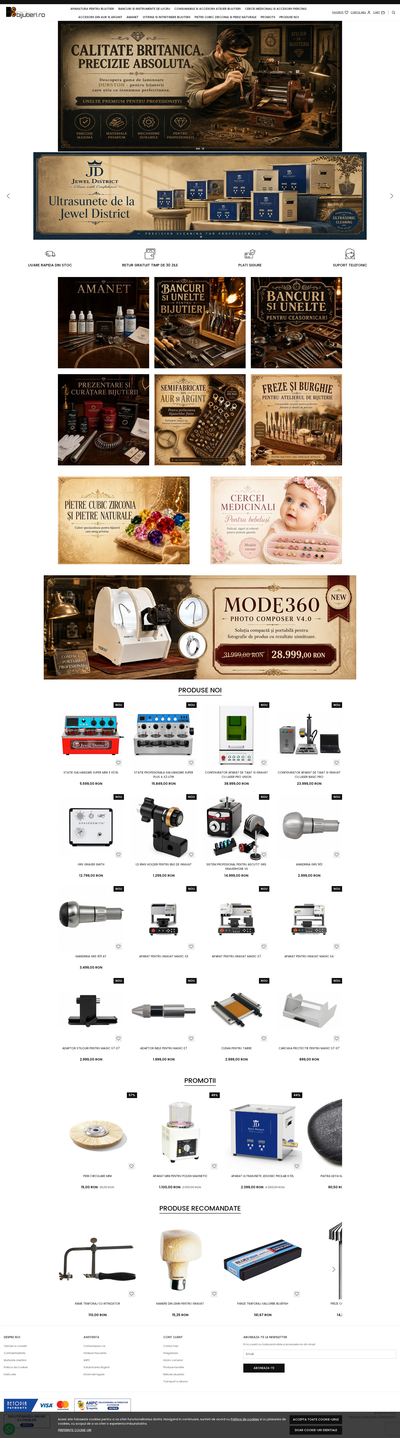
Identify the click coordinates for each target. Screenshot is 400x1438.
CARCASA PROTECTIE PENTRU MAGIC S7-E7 (309, 1048)
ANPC (87, 1360)
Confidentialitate (14, 1353)
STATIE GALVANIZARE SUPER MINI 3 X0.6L (91, 772)
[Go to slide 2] (199, 148)
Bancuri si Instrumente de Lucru (144, 9)
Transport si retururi (175, 1381)
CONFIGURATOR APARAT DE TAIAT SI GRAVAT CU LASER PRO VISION (236, 774)
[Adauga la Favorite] (118, 763)
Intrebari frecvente (95, 1353)
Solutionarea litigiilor (97, 1367)
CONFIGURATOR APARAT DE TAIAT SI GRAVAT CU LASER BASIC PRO (309, 774)
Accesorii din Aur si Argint (100, 17)
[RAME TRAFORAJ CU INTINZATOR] (97, 1259)
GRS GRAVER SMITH (91, 864)
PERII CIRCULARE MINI (97, 1176)
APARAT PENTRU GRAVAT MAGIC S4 (309, 956)
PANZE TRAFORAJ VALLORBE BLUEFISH (262, 1303)
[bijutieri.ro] (26, 12)
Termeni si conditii (15, 1346)
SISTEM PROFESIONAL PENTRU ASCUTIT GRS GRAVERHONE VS (236, 866)
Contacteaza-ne (94, 1346)
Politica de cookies (245, 1419)
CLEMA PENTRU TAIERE (236, 1048)
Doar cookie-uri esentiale (316, 1430)
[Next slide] (334, 1142)
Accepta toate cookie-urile (316, 1419)
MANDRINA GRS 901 (309, 864)
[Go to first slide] (334, 86)
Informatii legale (94, 1374)
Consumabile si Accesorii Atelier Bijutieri (207, 9)
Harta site (10, 1374)
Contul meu (170, 1346)
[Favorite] (340, 12)
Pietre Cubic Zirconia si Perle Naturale (225, 17)
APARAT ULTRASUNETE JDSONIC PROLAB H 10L (262, 1176)
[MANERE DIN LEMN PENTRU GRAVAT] (180, 1259)
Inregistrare (170, 1353)
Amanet (132, 17)
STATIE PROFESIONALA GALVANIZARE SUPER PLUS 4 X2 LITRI (163, 774)
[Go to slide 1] (197, 148)
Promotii (268, 17)
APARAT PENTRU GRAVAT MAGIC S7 (236, 956)
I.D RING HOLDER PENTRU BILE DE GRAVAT (164, 864)
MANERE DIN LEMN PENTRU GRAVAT (180, 1303)
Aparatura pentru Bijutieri (92, 9)
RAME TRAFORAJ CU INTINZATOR (97, 1303)
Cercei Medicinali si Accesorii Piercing (276, 9)
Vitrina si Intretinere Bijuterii (166, 17)
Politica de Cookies (16, 1367)
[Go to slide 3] (201, 148)
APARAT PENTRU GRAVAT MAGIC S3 (163, 956)
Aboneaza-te (264, 1368)
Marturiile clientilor (15, 1360)
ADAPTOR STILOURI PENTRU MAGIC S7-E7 (91, 1048)
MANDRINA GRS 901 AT (91, 956)
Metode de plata (173, 1374)
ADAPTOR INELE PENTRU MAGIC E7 (163, 1048)
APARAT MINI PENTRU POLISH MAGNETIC (180, 1176)
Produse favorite (173, 1367)
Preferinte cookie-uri (74, 1430)
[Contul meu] (361, 12)
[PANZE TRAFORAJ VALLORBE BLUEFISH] (262, 1259)
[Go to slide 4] (203, 148)
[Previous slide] (66, 86)
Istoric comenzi (173, 1360)
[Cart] (379, 12)
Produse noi (289, 17)
